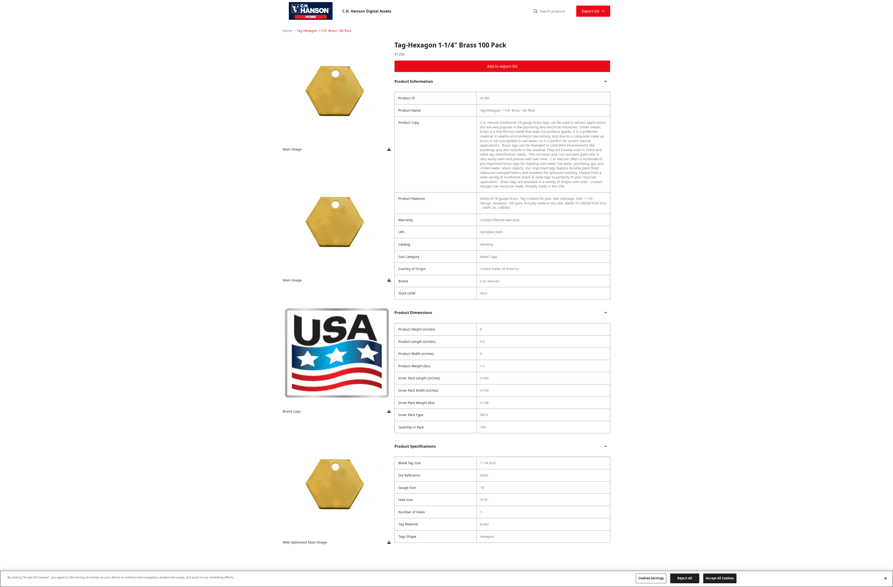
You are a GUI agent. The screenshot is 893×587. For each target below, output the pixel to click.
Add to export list (502, 66)
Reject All (684, 578)
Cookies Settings (651, 578)
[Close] (885, 578)
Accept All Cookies (720, 578)
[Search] (535, 11)
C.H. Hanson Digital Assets (366, 11)
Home (287, 30)
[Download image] (389, 149)
